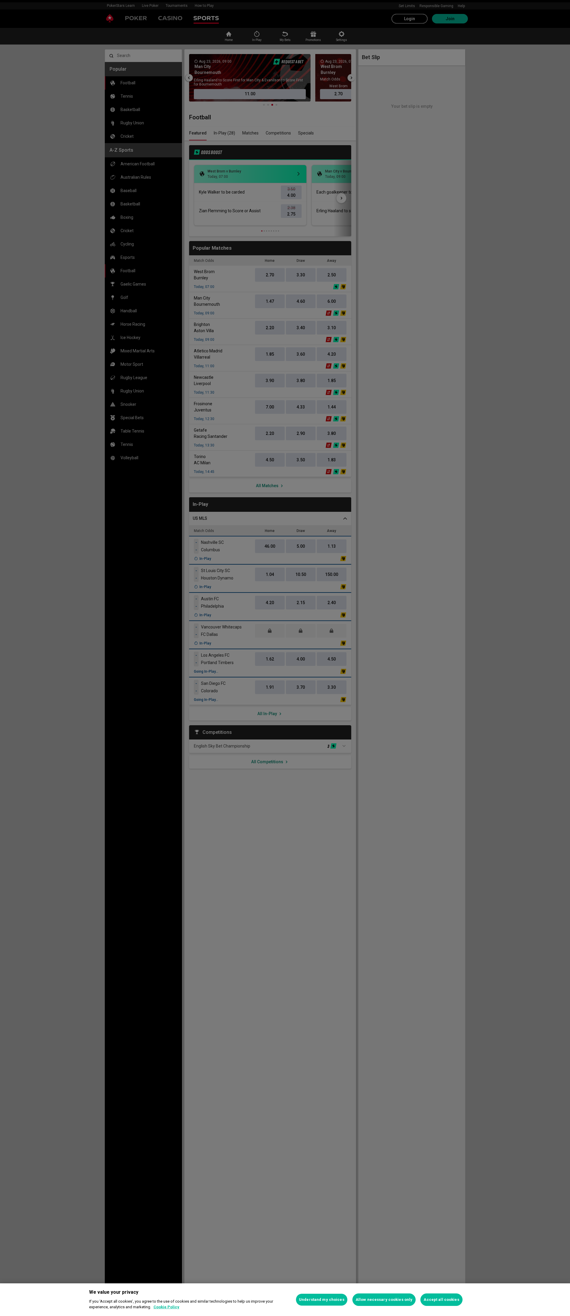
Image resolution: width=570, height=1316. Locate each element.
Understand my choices (321, 1299)
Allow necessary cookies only (384, 1299)
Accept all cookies (441, 1299)
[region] (285, 1299)
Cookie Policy (166, 1307)
